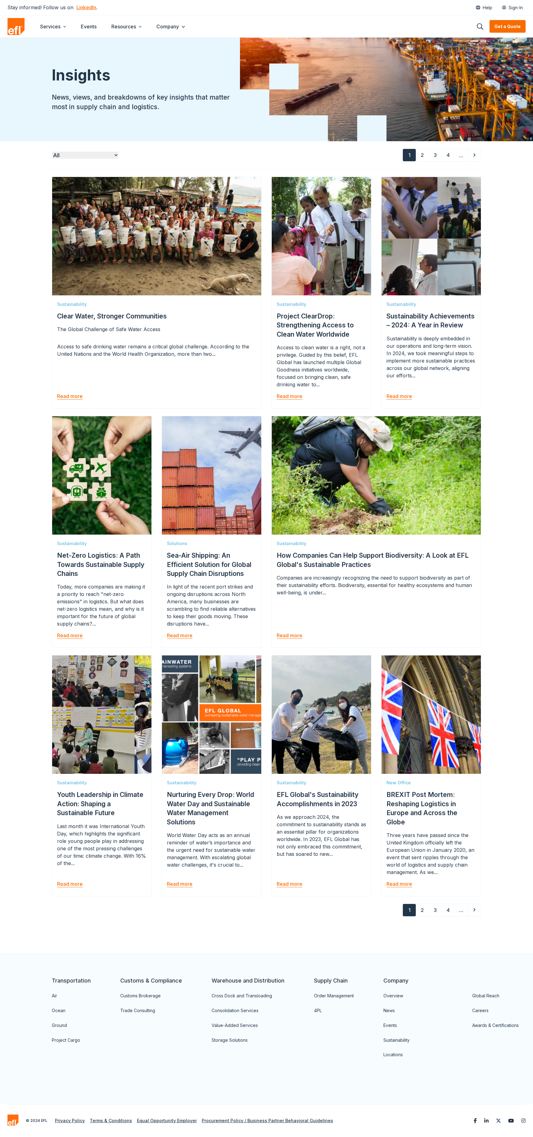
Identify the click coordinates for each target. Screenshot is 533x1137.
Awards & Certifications (495, 1025)
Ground (59, 1025)
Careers (480, 1010)
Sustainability (396, 1040)
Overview (393, 995)
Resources (123, 26)
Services (50, 26)
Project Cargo (66, 1040)
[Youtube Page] (511, 1121)
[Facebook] (475, 1121)
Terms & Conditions (111, 1120)
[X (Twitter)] (498, 1121)
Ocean (58, 1010)
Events (89, 26)
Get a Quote (507, 26)
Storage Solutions (230, 1040)
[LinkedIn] (486, 1121)
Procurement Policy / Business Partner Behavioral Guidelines (267, 1120)
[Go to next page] (474, 155)
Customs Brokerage (140, 995)
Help (487, 7)
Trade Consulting (137, 1010)
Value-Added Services (235, 1025)
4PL (318, 1010)
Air (54, 995)
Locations (393, 1054)
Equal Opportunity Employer (167, 1120)
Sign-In (516, 7)
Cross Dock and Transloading (242, 995)
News (389, 1010)
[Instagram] (523, 1121)
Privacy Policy (70, 1120)
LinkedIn (86, 7)
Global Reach (485, 995)
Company (167, 26)
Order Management (334, 995)
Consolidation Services (235, 1010)
